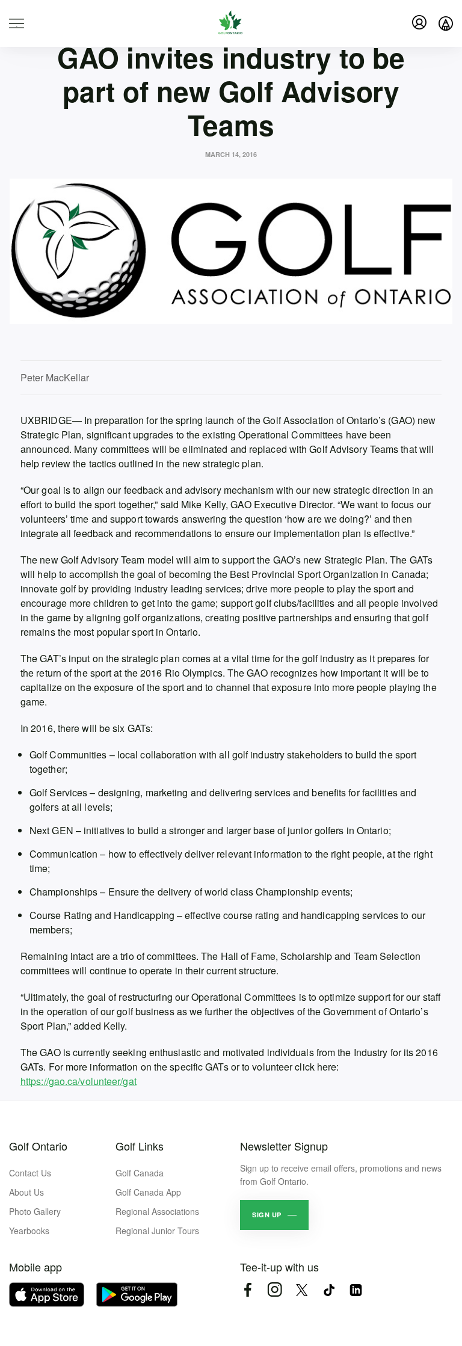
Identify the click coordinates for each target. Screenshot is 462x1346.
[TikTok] (328, 1289)
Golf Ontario (38, 1146)
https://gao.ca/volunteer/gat (78, 1081)
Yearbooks (29, 1231)
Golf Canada (140, 1173)
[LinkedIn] (355, 1289)
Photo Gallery (35, 1211)
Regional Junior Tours (157, 1231)
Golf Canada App (148, 1192)
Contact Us (30, 1173)
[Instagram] (274, 1289)
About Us (26, 1192)
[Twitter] (301, 1289)
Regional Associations (157, 1211)
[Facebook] (247, 1289)
